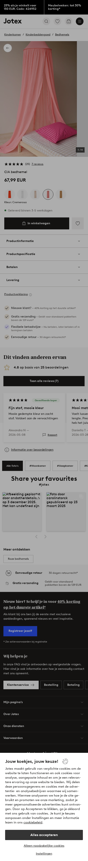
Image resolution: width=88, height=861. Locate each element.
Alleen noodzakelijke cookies (44, 846)
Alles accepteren (44, 835)
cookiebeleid (32, 822)
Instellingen (44, 853)
